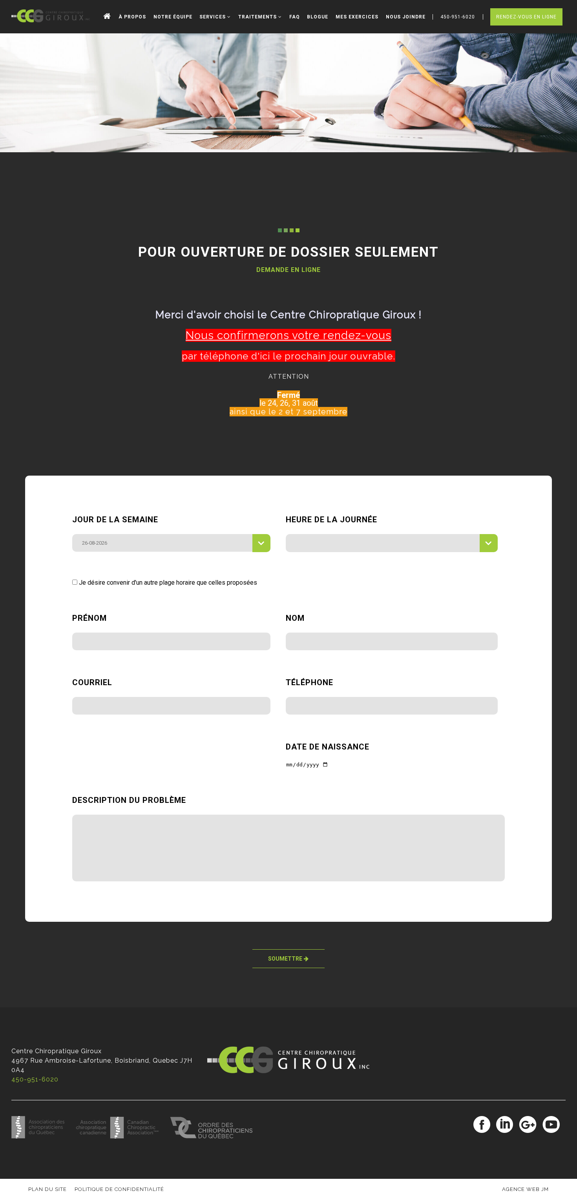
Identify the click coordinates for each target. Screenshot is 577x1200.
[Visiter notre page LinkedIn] (504, 1125)
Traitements (258, 17)
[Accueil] (107, 16)
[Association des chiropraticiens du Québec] (43, 1136)
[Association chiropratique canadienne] (123, 1136)
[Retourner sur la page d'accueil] (50, 16)
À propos (132, 17)
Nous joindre (405, 17)
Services (213, 17)
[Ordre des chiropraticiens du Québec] (216, 1136)
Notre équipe (172, 17)
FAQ (294, 17)
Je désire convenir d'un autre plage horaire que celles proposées (167, 582)
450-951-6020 (34, 1079)
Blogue (317, 17)
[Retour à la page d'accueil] (288, 1071)
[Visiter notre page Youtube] (551, 1125)
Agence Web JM (525, 1189)
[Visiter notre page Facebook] (481, 1125)
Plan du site (47, 1189)
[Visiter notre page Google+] (528, 1125)
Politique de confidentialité (119, 1189)
